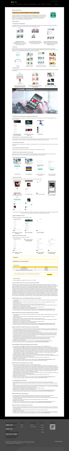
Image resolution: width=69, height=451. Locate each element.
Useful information (33, 426)
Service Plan (26, 4)
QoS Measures (33, 442)
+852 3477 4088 (11, 434)
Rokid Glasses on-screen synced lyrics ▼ (21, 261)
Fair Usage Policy (26, 441)
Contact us (32, 424)
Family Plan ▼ (16, 257)
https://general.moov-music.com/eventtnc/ (50, 411)
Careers (22, 426)
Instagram (42, 432)
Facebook (42, 425)
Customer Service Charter (18, 443)
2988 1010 (9, 429)
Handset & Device (19, 4)
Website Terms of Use (9, 441)
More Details (49, 274)
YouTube (42, 429)
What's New (13, 4)
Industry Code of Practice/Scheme (10, 443)
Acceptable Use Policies (20, 441)
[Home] (14, 2)
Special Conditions (22, 442)
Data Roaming (48, 4)
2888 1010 (9, 425)
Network (39, 4)
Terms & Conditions (31, 441)
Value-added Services (32, 4)
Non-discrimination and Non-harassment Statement (12, 442)
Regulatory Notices (27, 442)
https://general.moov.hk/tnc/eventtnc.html (40, 285)
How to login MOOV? (15, 21)
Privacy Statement (14, 441)
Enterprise (43, 4)
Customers (55, 4)
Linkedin (42, 427)
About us (22, 424)
